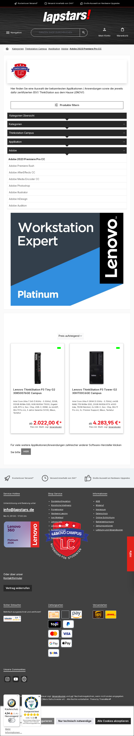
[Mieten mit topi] (54, 624)
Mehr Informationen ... (13, 731)
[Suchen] (84, 33)
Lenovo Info (56, 522)
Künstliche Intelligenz (61, 505)
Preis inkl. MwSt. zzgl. (46, 427)
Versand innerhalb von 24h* (60, 3)
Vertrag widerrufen (18, 588)
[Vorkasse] (54, 614)
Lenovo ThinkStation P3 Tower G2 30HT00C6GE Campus (94, 391)
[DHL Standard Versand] (110, 614)
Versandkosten (59, 696)
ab (45, 423)
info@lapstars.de (18, 510)
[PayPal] (68, 624)
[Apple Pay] (66, 643)
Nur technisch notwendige (74, 720)
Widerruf (100, 505)
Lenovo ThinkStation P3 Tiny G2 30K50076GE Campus (34, 391)
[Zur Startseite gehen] (67, 16)
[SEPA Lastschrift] (53, 653)
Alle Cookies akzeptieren (113, 720)
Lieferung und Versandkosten (109, 530)
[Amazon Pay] (76, 614)
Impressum (101, 509)
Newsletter (56, 538)
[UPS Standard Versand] (98, 614)
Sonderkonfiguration (60, 501)
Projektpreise (57, 509)
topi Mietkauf (57, 517)
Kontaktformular (12, 578)
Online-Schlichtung (105, 517)
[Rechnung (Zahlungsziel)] (65, 614)
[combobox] (55, 33)
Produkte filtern (69, 105)
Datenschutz (102, 513)
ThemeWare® (105, 699)
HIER (26, 451)
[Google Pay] (53, 643)
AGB (98, 501)
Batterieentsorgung (105, 522)
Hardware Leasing (59, 513)
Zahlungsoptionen (104, 526)
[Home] (7, 48)
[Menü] (18, 696)
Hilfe (130, 554)
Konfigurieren (43, 720)
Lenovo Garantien (59, 526)
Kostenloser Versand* (28, 3)
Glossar (54, 534)
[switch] (11, 720)
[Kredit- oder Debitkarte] (60, 634)
